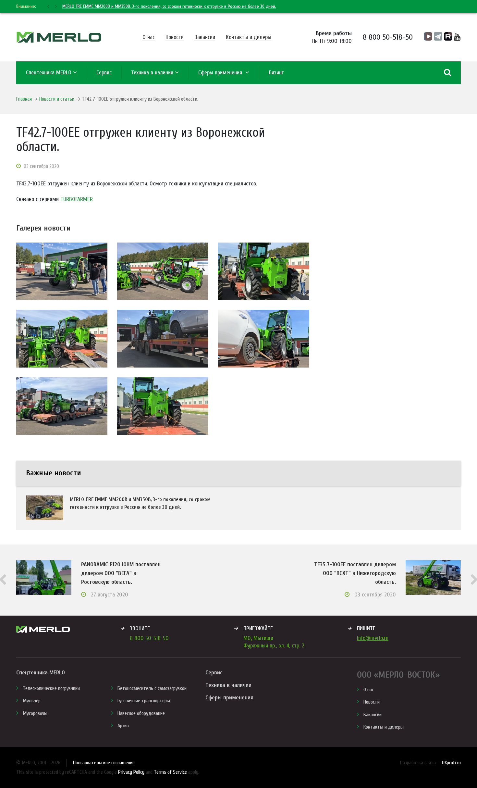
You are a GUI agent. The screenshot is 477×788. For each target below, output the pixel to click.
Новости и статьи (56, 99)
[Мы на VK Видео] (428, 36)
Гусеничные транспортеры (143, 701)
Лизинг (276, 72)
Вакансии (204, 37)
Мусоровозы (35, 713)
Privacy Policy (131, 772)
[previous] (48, 6)
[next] (55, 6)
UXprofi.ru (451, 763)
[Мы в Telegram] (438, 36)
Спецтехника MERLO (48, 72)
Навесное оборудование (141, 713)
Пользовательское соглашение (104, 763)
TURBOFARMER (76, 199)
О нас (148, 37)
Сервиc (104, 72)
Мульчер (32, 701)
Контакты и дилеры (248, 37)
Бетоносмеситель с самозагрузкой (152, 688)
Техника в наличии (152, 72)
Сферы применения (221, 72)
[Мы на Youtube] (457, 37)
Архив (123, 726)
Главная (24, 99)
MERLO (59, 37)
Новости (174, 37)
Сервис (213, 672)
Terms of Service (170, 772)
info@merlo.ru (372, 638)
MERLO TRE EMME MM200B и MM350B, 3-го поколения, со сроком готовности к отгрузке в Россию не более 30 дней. (169, 6)
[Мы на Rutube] (448, 36)
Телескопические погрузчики (51, 688)
